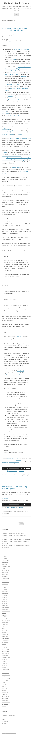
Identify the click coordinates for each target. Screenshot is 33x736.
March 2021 (4, 589)
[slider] (28, 468)
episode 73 (19, 336)
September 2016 (6, 657)
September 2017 (6, 640)
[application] (16, 468)
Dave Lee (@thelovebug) (13, 458)
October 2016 (5, 655)
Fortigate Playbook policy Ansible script (20, 138)
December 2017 (5, 638)
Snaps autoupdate (13, 74)
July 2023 (4, 568)
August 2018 (5, 624)
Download (21, 471)
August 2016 (5, 659)
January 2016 (5, 671)
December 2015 (5, 673)
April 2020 (4, 603)
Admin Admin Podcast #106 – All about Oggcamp (13, 533)
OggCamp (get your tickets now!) (10, 462)
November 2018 (6, 620)
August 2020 (5, 597)
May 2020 (4, 601)
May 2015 (4, 686)
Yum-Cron (19, 134)
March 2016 (4, 667)
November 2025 (6, 564)
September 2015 (6, 679)
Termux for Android (13, 100)
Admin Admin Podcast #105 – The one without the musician (16, 539)
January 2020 (5, 605)
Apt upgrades (10, 131)
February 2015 (5, 692)
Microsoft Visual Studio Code (21, 49)
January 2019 (5, 619)
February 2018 (5, 634)
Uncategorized (5, 723)
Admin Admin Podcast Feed (20, 511)
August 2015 (5, 680)
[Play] (4, 468)
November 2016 (6, 653)
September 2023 (6, 566)
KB (2, 717)
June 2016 (4, 663)
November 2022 (6, 572)
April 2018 (4, 630)
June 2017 (4, 646)
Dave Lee (9, 513)
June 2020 (4, 599)
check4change (6, 129)
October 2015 (5, 677)
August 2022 (5, 574)
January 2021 (5, 591)
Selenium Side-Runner (16, 115)
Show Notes (16, 475)
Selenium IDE (5, 113)
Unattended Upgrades (8, 134)
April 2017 (4, 648)
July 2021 (4, 586)
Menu (16, 14)
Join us (11, 42)
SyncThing (10, 96)
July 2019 (4, 613)
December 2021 (5, 582)
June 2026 (4, 557)
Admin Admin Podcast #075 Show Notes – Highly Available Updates (14, 29)
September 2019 (6, 611)
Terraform (4, 152)
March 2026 (4, 558)
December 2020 (5, 593)
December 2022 (5, 570)
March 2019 (4, 617)
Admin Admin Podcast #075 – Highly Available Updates (15, 488)
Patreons (18, 460)
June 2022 (4, 576)
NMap (14, 59)
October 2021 (5, 584)
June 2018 (4, 626)
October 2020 (5, 595)
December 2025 (5, 562)
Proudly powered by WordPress (9, 733)
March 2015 (4, 690)
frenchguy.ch (20, 371)
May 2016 (4, 665)
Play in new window (12, 471)
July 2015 (4, 682)
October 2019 (5, 609)
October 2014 (5, 700)
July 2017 (4, 644)
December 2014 (5, 696)
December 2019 (5, 607)
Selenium (4, 111)
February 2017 (5, 649)
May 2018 (4, 628)
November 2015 (6, 675)
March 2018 (4, 632)
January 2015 (5, 694)
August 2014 (5, 704)
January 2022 (5, 580)
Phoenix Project (16, 167)
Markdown (23, 76)
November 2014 (6, 698)
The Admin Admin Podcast (16, 3)
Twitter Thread (15, 71)
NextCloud (15, 72)
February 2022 (5, 578)
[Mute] (24, 468)
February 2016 (5, 669)
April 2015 (4, 688)
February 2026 (5, 560)
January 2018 (5, 636)
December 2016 (5, 651)
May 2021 (4, 588)
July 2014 (4, 706)
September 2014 (6, 702)
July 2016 (4, 661)
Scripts (3, 719)
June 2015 (4, 684)
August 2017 (5, 642)
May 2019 (4, 615)
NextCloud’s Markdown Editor (15, 84)
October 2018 (5, 622)
